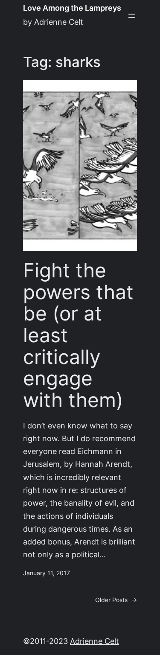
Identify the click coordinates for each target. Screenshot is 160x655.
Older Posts (116, 600)
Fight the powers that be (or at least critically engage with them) (78, 334)
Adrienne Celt (94, 641)
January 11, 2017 (46, 573)
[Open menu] (132, 16)
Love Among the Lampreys (72, 7)
